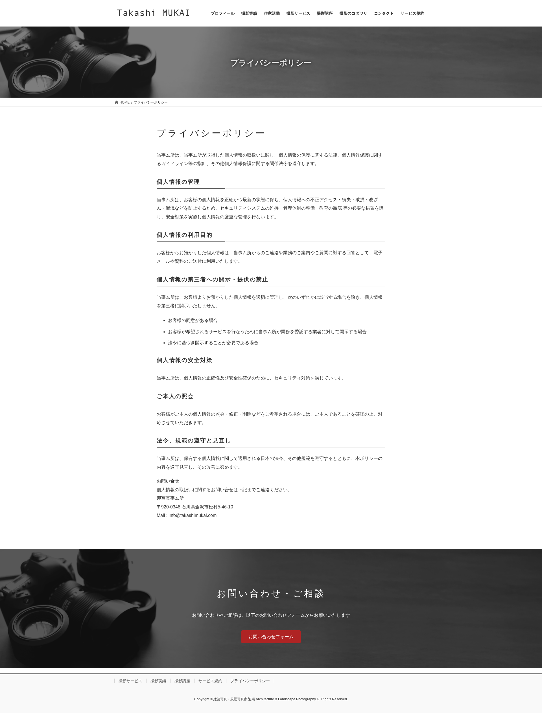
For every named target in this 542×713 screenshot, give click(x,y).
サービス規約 (210, 681)
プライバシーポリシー (250, 681)
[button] (271, 636)
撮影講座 (182, 681)
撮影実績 (158, 681)
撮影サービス (130, 681)
